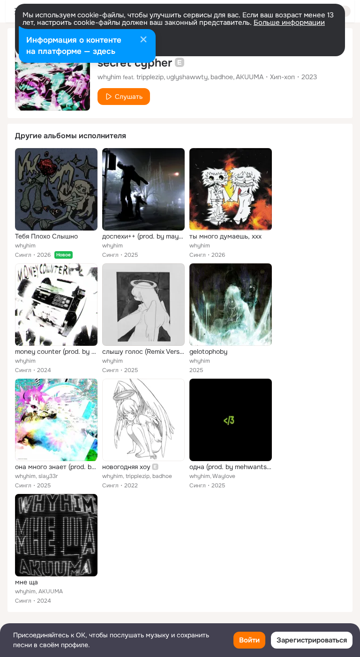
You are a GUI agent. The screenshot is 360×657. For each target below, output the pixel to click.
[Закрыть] (143, 40)
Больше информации (289, 22)
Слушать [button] (128, 96)
